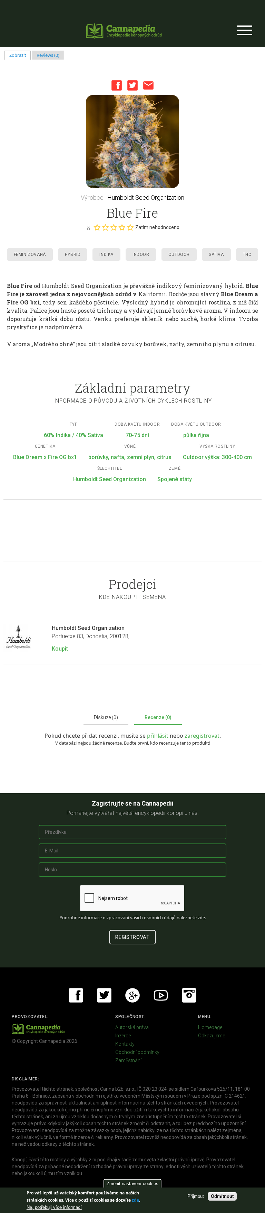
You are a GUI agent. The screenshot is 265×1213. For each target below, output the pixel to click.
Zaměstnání (128, 1060)
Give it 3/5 (113, 227)
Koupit (60, 648)
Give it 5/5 (130, 227)
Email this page (148, 85)
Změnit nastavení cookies (132, 1183)
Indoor (140, 254)
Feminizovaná (30, 254)
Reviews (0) (48, 55)
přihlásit (158, 735)
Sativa (216, 254)
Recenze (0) (158, 717)
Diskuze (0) (106, 717)
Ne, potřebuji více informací (54, 1207)
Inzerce (123, 1035)
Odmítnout (222, 1196)
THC (247, 254)
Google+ (132, 995)
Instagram (189, 995)
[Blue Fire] (132, 141)
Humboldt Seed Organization (145, 197)
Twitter (132, 85)
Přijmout (195, 1196)
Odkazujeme (211, 1035)
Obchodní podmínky (137, 1052)
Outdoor (179, 254)
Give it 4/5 (121, 227)
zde (135, 1200)
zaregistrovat (202, 735)
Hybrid (73, 254)
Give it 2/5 (105, 227)
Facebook (116, 85)
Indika (106, 254)
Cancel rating (88, 227)
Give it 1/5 (97, 227)
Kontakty (125, 1044)
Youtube (160, 995)
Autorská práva (132, 1027)
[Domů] (124, 31)
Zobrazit (20, 55)
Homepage (210, 1027)
